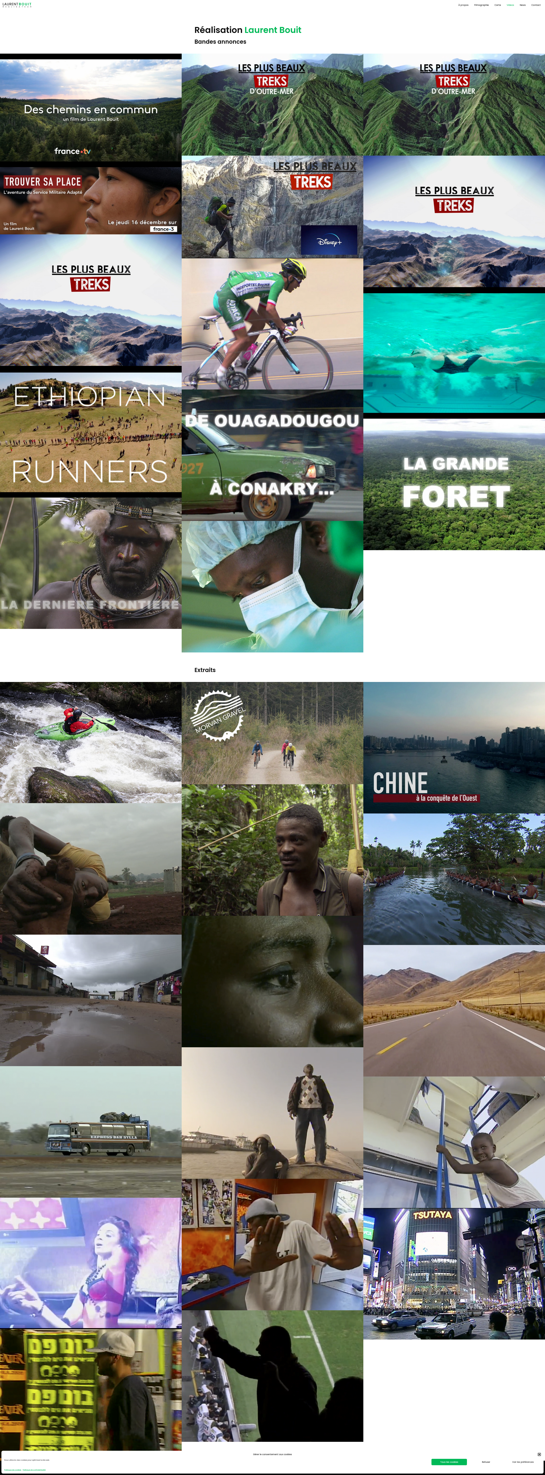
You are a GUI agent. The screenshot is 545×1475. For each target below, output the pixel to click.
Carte (497, 5)
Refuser (486, 1462)
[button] (539, 1454)
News (523, 5)
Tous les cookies (449, 1462)
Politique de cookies (12, 1470)
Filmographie (481, 5)
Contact (536, 5)
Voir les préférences (523, 1462)
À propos (463, 5)
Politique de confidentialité (34, 1470)
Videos (510, 5)
